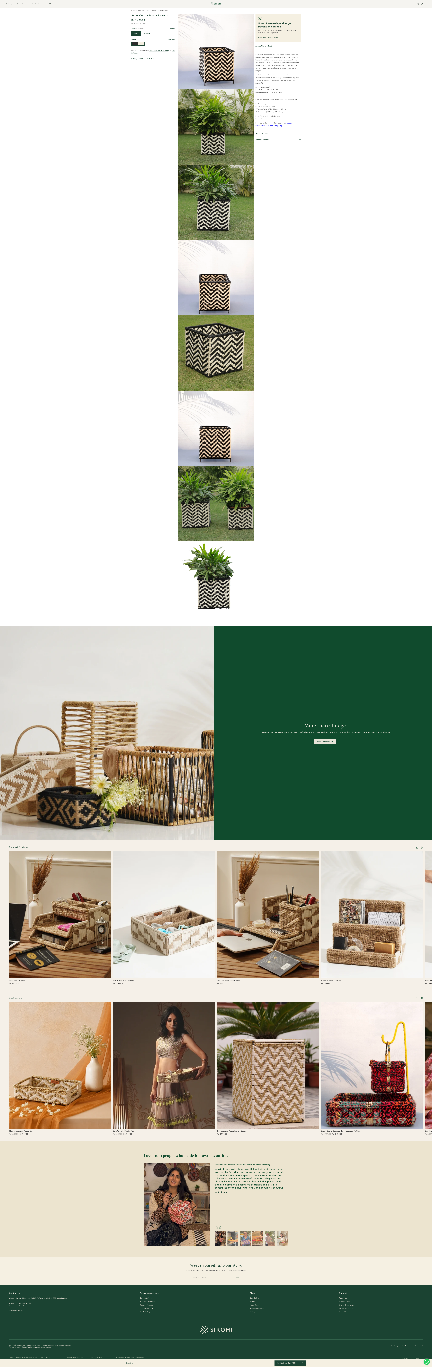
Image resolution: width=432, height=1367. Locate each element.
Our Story (394, 1346)
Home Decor (22, 4)
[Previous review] (216, 1227)
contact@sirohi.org (16, 1310)
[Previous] (417, 847)
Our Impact (419, 1346)
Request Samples (146, 1305)
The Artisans (406, 1346)
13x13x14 (147, 33)
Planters (141, 11)
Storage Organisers (257, 1308)
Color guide (172, 39)
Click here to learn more (268, 37)
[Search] (418, 4)
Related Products (18, 847)
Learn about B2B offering (159, 51)
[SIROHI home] (216, 3)
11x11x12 (136, 33)
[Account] (422, 4)
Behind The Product (346, 1308)
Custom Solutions (146, 1308)
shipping (278, 126)
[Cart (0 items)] (426, 4)
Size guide (173, 28)
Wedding (253, 1301)
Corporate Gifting (146, 1298)
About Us (53, 4)
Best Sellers (15, 998)
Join (236, 1277)
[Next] (421, 847)
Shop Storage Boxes (325, 742)
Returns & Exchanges (347, 1305)
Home (133, 11)
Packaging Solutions (147, 1301)
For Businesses (38, 4)
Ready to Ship (145, 1312)
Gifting (9, 4)
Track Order (343, 1298)
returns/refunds (267, 126)
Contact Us (343, 1312)
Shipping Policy (344, 1301)
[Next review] (220, 1227)
